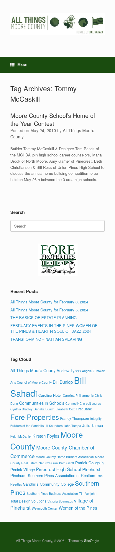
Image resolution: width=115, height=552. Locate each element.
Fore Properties (34, 417)
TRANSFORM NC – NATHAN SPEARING (46, 339)
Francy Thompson (74, 418)
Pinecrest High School (58, 469)
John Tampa (72, 425)
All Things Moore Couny (32, 370)
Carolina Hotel (50, 395)
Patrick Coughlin (89, 462)
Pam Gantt (66, 463)
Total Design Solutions (28, 500)
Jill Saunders (54, 425)
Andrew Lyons (69, 370)
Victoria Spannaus (60, 501)
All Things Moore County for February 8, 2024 (49, 302)
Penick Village (22, 469)
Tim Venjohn (87, 493)
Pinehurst (91, 469)
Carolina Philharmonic (78, 395)
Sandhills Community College (48, 484)
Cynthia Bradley (21, 409)
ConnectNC (73, 403)
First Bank (84, 408)
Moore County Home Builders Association (65, 457)
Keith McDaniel (20, 436)
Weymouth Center (45, 508)
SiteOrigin (91, 540)
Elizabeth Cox (65, 409)
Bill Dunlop (63, 382)
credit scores (92, 403)
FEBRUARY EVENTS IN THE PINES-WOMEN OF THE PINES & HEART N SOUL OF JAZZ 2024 (53, 328)
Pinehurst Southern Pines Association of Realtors (52, 475)
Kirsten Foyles (45, 436)
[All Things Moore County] (57, 24)
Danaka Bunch (44, 409)
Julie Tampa (92, 425)
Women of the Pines (78, 508)
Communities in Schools (41, 403)
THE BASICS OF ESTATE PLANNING (43, 317)
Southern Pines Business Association (52, 493)
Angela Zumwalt (93, 371)
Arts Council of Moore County (31, 382)
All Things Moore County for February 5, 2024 (49, 310)
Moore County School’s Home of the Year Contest (52, 119)
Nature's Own (48, 463)
